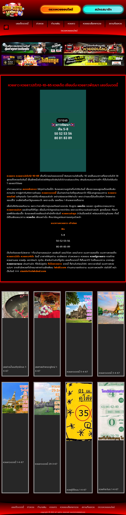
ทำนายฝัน (55, 23)
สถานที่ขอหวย (115, 23)
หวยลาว (71, 23)
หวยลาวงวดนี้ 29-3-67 (46, 464)
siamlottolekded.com (77, 512)
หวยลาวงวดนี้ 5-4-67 (77, 371)
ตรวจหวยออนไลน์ (69, 30)
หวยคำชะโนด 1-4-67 (108, 489)
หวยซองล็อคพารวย (92, 23)
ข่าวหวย (39, 23)
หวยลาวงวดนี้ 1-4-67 (13, 462)
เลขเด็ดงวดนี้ (22, 23)
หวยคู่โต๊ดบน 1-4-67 (76, 489)
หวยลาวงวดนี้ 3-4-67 (109, 373)
